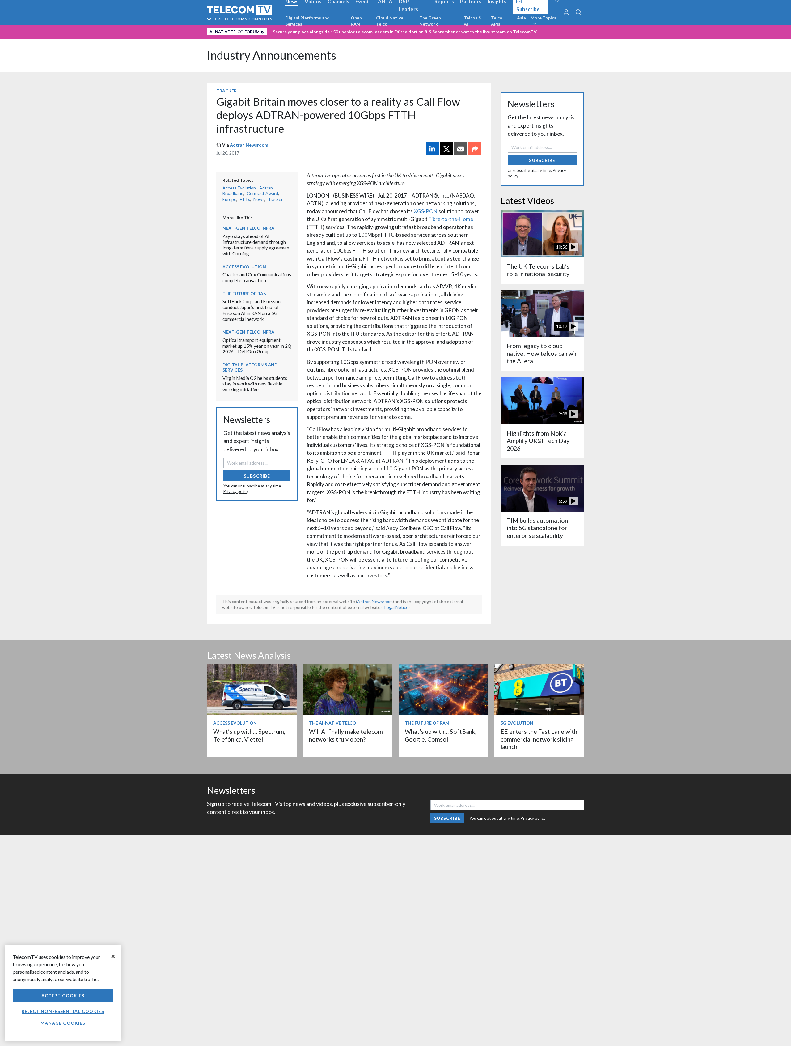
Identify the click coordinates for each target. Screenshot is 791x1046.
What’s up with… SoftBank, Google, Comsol (440, 735)
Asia (521, 17)
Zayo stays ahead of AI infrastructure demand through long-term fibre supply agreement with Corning (256, 244)
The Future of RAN (244, 293)
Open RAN (356, 21)
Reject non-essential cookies (63, 1011)
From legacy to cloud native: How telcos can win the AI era (542, 353)
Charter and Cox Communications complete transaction (256, 277)
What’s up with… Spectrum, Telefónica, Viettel (249, 735)
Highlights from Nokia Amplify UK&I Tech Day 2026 (538, 441)
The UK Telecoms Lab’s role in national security (538, 270)
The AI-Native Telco (332, 722)
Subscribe (257, 475)
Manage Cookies (63, 1023)
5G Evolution (517, 722)
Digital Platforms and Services (307, 21)
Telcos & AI (473, 21)
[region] (63, 993)
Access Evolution (239, 187)
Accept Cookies (63, 995)
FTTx (245, 199)
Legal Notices (397, 607)
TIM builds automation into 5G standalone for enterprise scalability (537, 528)
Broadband (232, 193)
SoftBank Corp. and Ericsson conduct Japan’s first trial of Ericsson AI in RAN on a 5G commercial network (251, 310)
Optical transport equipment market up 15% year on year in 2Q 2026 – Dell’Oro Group (256, 345)
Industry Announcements (271, 55)
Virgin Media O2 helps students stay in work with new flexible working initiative (254, 383)
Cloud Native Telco (389, 21)
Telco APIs (496, 21)
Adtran (266, 187)
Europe (229, 199)
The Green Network (430, 21)
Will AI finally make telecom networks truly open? (346, 735)
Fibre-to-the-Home (451, 219)
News (258, 199)
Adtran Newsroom (249, 144)
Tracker (226, 90)
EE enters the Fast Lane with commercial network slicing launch (539, 739)
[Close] (113, 956)
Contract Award (262, 193)
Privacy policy (235, 491)
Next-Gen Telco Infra (248, 228)
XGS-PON (426, 211)
